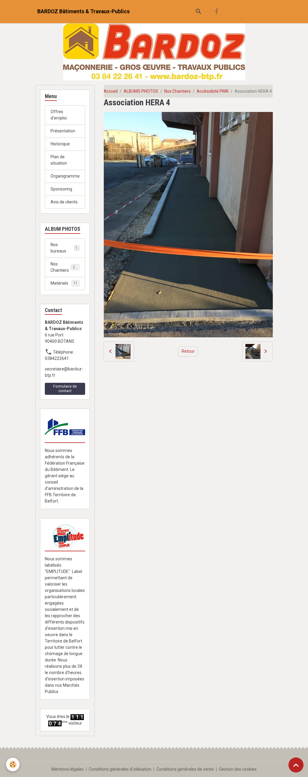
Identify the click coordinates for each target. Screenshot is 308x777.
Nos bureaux (64, 247)
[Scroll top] (295, 764)
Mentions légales (67, 769)
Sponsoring (61, 189)
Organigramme (65, 176)
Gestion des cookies (238, 769)
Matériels (64, 283)
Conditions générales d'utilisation (120, 769)
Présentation (63, 130)
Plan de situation (59, 160)
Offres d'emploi (59, 114)
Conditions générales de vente (185, 769)
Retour (188, 351)
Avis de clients (64, 202)
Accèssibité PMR (213, 91)
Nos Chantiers (177, 91)
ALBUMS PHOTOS (141, 91)
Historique (60, 143)
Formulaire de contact (65, 388)
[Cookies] (13, 764)
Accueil (111, 91)
